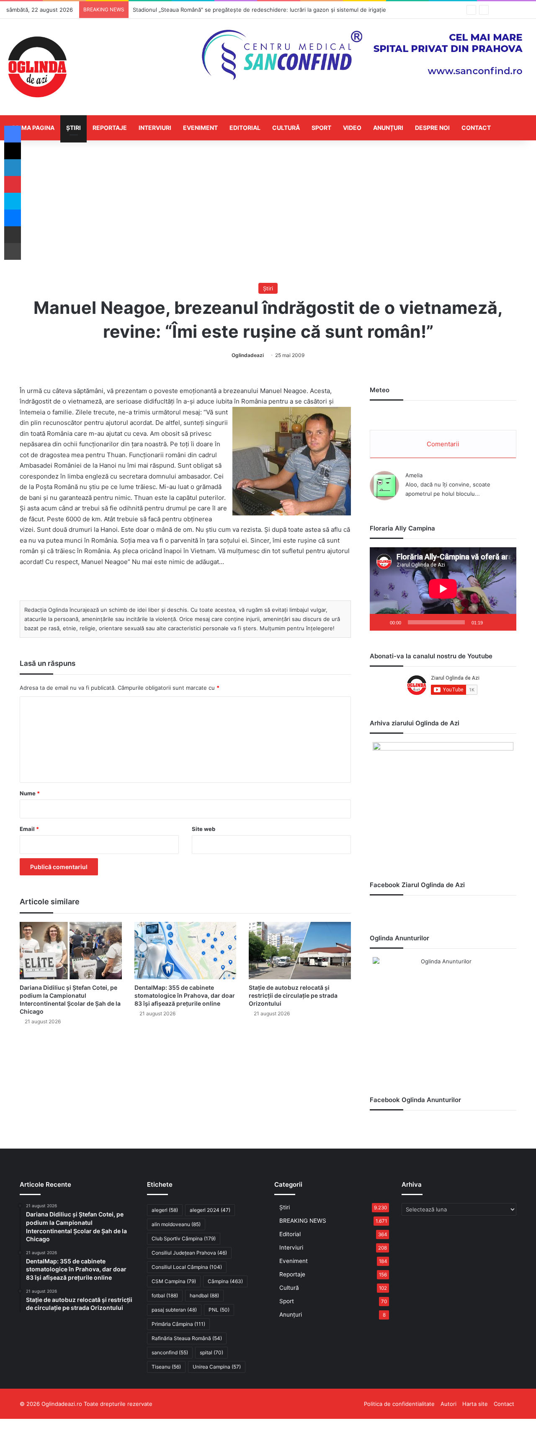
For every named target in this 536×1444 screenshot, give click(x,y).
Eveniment (200, 127)
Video (352, 127)
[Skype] (12, 201)
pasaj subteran (174, 1310)
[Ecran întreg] (505, 622)
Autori (448, 1403)
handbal (204, 1295)
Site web (203, 829)
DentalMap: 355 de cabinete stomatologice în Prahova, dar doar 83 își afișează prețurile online (184, 995)
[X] (12, 150)
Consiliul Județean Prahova (189, 1253)
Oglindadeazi (248, 355)
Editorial (244, 127)
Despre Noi (432, 127)
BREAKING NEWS (302, 1220)
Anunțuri (388, 127)
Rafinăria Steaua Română (187, 1338)
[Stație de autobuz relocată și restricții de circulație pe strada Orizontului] (300, 950)
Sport (321, 127)
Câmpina (225, 1281)
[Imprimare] (12, 251)
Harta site (475, 1403)
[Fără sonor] (492, 622)
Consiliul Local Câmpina (187, 1267)
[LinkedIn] (12, 167)
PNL (219, 1310)
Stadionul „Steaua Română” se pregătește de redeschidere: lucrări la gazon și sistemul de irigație (259, 9)
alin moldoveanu (176, 1224)
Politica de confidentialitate (399, 1403)
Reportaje (110, 127)
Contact (476, 127)
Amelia (414, 475)
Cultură (286, 127)
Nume (30, 793)
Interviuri (155, 127)
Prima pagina (33, 127)
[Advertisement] (268, 211)
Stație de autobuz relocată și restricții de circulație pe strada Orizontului (293, 995)
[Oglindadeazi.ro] (37, 67)
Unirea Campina (217, 1367)
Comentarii (443, 444)
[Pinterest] (12, 184)
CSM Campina (174, 1281)
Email (29, 829)
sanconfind (170, 1352)
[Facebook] (12, 134)
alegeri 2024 (210, 1210)
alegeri (165, 1210)
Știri (73, 127)
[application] (443, 589)
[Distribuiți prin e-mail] (12, 234)
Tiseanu (166, 1367)
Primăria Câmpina (178, 1324)
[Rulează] (380, 622)
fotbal (165, 1295)
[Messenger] (12, 218)
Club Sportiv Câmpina (184, 1238)
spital (211, 1352)
